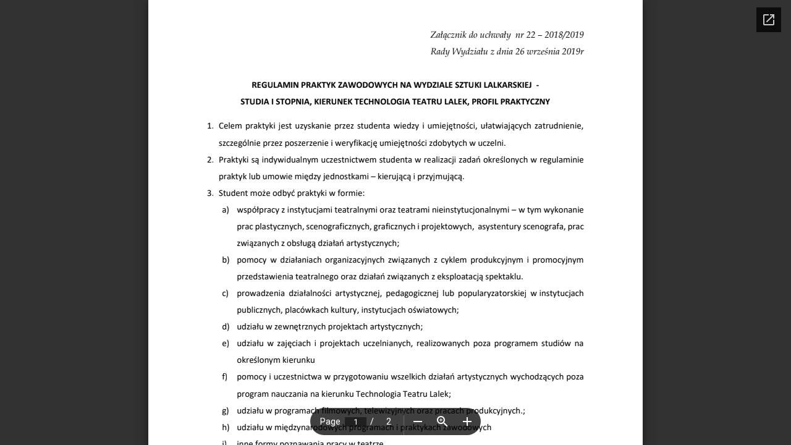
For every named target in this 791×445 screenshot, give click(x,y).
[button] (417, 421)
